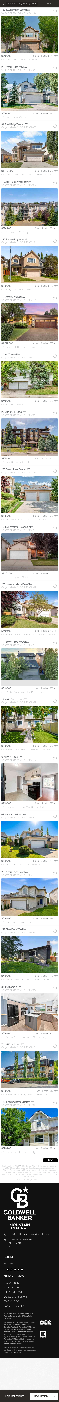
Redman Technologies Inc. (13, 1316)
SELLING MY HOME (13, 1292)
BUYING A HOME (12, 1288)
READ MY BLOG (11, 1302)
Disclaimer (7, 1318)
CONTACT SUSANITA (14, 1306)
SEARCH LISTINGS (13, 1283)
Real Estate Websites (24, 1314)
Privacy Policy (27, 1316)
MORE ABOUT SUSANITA (16, 1297)
